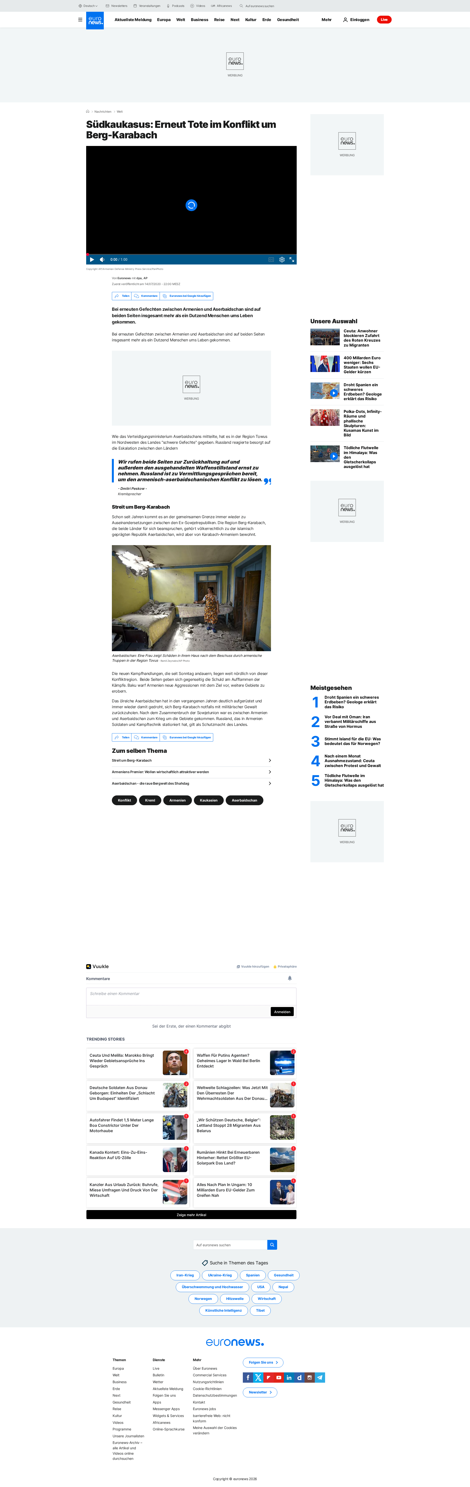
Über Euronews (205, 1368)
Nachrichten (102, 111)
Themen (119, 1360)
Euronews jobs (204, 1409)
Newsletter (258, 1392)
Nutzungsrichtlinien (208, 1382)
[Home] (87, 111)
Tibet (260, 1310)
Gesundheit (288, 19)
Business (199, 19)
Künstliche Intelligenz (223, 1310)
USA (260, 1287)
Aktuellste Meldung (133, 19)
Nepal (283, 1287)
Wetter (158, 1382)
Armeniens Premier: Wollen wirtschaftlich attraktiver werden (160, 772)
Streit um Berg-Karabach (132, 760)
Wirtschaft (267, 1299)
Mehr (197, 1360)
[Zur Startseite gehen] (95, 20)
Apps (157, 1402)
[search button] (241, 6)
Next (235, 19)
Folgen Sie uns (164, 1395)
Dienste (159, 1360)
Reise (219, 19)
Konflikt (124, 800)
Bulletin (158, 1375)
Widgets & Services (168, 1416)
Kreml (150, 800)
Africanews (161, 1422)
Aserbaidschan (244, 800)
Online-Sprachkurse (169, 1429)
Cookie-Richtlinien (207, 1389)
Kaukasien (209, 800)
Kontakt (199, 1402)
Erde (266, 19)
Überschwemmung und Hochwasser (212, 1287)
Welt (180, 19)
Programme (122, 1429)
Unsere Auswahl (333, 321)
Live (384, 19)
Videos (118, 1422)
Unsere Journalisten (128, 1436)
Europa (163, 19)
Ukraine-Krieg (220, 1275)
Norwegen (203, 1299)
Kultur (251, 19)
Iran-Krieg (185, 1275)
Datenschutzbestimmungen (215, 1395)
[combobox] (266, 6)
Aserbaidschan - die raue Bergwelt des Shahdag (150, 783)
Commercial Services (209, 1375)
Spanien (253, 1275)
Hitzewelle (235, 1299)
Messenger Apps (166, 1409)
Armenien (177, 800)
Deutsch (88, 6)
